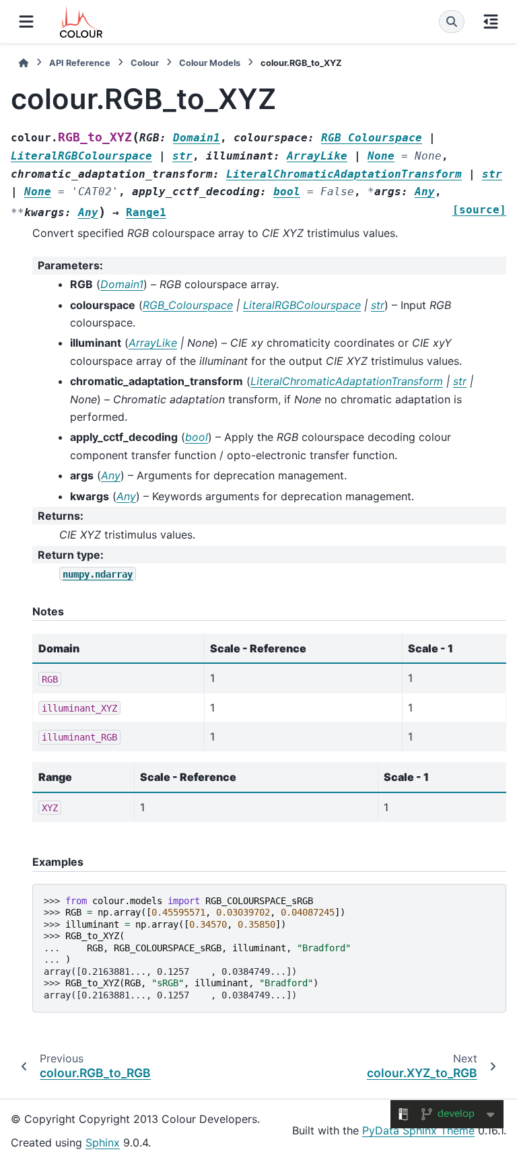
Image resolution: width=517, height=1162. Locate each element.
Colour (145, 63)
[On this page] (490, 21)
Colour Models (209, 63)
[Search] (451, 21)
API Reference (79, 63)
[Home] (23, 63)
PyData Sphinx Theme (418, 1130)
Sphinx (102, 1142)
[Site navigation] (26, 21)
